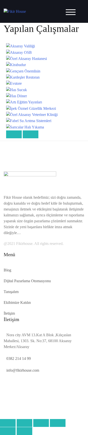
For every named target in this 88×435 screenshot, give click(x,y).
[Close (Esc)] (8, 423)
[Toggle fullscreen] (41, 423)
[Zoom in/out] (58, 423)
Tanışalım (11, 292)
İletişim (9, 313)
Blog (7, 270)
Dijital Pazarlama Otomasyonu (27, 281)
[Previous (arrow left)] (8, 431)
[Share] (24, 423)
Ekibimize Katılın (17, 302)
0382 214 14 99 (18, 358)
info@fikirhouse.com (22, 370)
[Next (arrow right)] (24, 431)
